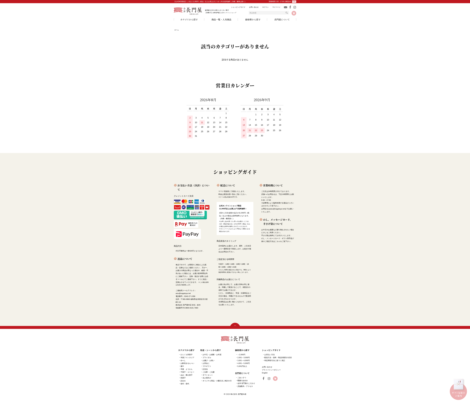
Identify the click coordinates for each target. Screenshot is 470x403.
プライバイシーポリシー (271, 370)
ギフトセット (208, 375)
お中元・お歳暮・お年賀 (212, 355)
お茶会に (206, 363)
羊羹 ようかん (187, 369)
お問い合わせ (254, 7)
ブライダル (207, 357)
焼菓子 (183, 378)
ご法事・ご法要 (209, 372)
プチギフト (207, 366)
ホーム (176, 30)
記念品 (205, 369)
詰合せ (183, 381)
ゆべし (183, 360)
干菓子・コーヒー (187, 372)
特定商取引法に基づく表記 (274, 360)
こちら (277, 241)
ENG (294, 2)
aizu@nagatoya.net (277, 209)
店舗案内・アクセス (245, 386)
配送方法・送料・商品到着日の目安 (278, 357)
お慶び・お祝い (209, 360)
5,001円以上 (242, 366)
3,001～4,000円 (243, 360)
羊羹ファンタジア (187, 357)
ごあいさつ (241, 378)
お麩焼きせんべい (187, 363)
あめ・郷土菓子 (187, 375)
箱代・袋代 (185, 384)
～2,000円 (241, 355)
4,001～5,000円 (243, 363)
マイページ (276, 7)
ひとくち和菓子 (187, 355)
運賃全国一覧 (229, 194)
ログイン (265, 7)
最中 (182, 366)
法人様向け (207, 378)
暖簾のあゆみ (242, 380)
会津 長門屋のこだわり (246, 383)
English (265, 373)
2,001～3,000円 (243, 357)
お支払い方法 (269, 355)
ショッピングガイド (238, 7)
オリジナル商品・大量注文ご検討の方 (217, 381)
